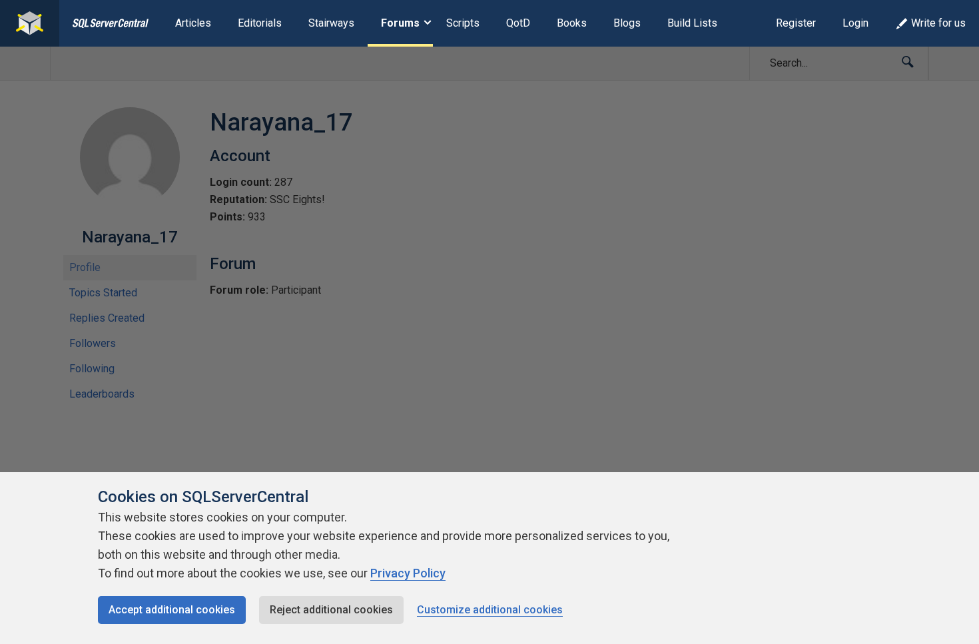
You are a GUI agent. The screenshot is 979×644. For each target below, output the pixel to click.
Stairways (331, 23)
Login (855, 23)
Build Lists (692, 23)
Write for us (938, 23)
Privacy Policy (408, 573)
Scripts (463, 23)
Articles (193, 23)
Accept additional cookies (172, 609)
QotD (518, 23)
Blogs (627, 23)
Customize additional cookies (490, 609)
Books (572, 23)
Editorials (260, 23)
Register (796, 23)
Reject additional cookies (331, 609)
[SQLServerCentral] (29, 23)
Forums (400, 23)
